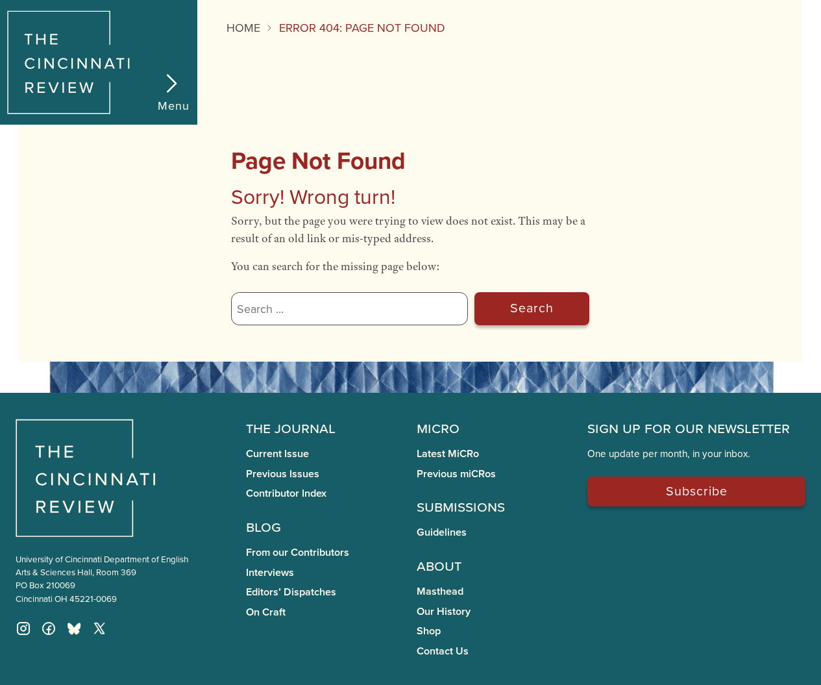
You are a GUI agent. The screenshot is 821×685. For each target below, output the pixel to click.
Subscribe (697, 490)
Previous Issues (282, 473)
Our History (444, 611)
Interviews (270, 572)
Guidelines (442, 532)
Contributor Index (286, 493)
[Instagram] (23, 628)
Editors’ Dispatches (291, 591)
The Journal (291, 427)
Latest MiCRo (448, 453)
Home (243, 27)
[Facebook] (48, 628)
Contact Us (443, 650)
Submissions (461, 506)
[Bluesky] (74, 628)
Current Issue (277, 453)
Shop (429, 630)
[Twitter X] (99, 628)
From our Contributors (297, 552)
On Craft (266, 611)
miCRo (438, 427)
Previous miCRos (456, 473)
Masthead (440, 591)
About (439, 565)
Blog (263, 526)
